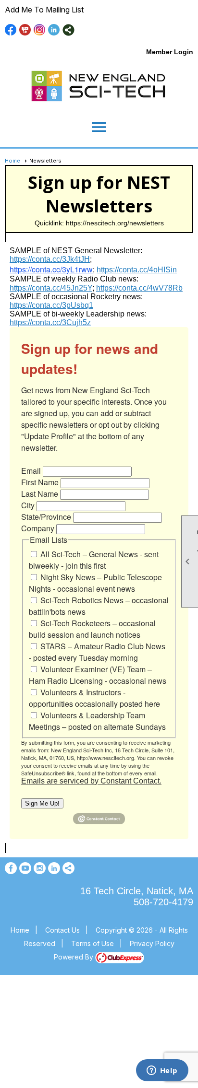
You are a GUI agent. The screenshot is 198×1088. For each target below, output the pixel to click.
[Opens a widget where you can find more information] (162, 1071)
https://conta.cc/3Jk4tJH (50, 259)
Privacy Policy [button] (152, 943)
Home (12, 160)
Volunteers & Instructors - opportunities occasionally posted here (94, 698)
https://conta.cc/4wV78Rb (139, 288)
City (28, 505)
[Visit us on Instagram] (40, 30)
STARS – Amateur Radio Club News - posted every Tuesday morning (97, 652)
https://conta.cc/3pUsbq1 (51, 305)
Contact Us (62, 930)
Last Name (39, 493)
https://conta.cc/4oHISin (137, 270)
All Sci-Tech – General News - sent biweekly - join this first (94, 560)
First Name (40, 482)
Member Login (169, 52)
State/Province (46, 516)
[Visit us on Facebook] (11, 30)
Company (37, 528)
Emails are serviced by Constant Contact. (91, 781)
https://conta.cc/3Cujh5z (50, 322)
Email (31, 470)
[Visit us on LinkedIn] (54, 30)
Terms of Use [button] (92, 943)
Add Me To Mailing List (44, 9)
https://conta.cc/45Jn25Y (51, 288)
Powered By (74, 957)
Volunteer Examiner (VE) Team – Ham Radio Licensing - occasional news (97, 675)
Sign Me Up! (42, 803)
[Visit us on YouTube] (25, 30)
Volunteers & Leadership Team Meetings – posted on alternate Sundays (97, 721)
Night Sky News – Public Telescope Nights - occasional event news (95, 583)
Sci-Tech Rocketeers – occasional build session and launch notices (92, 629)
